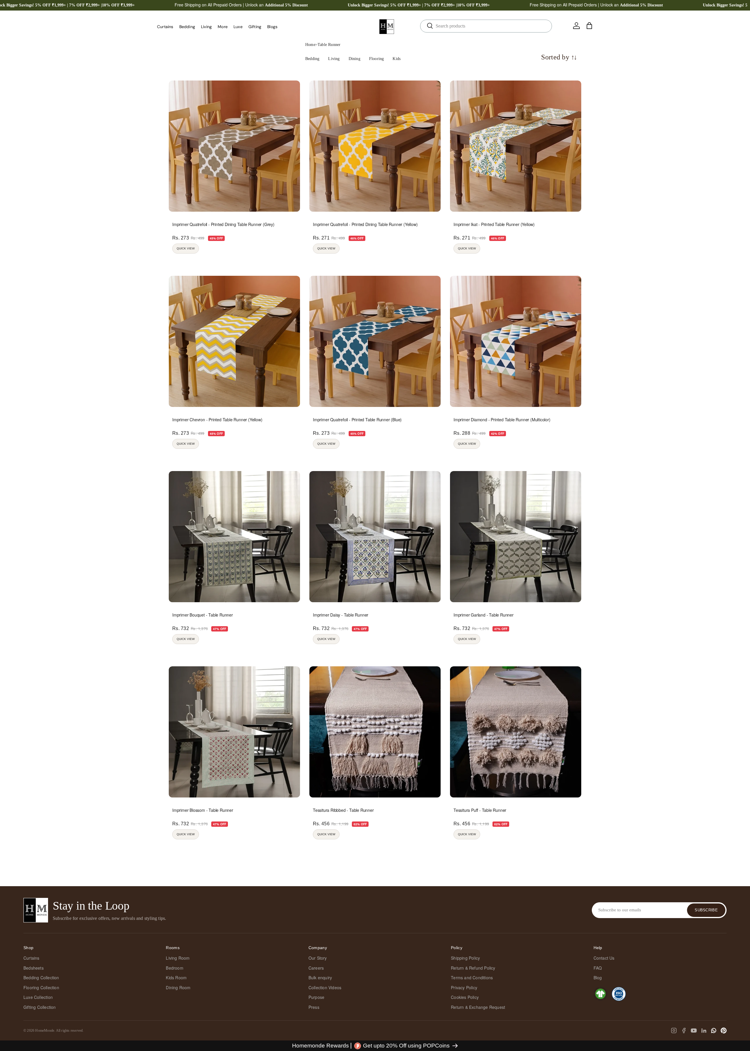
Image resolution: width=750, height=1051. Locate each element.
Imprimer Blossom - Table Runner (202, 810)
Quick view (186, 248)
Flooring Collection (41, 987)
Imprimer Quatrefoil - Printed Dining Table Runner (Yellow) (365, 224)
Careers (316, 968)
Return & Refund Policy (473, 968)
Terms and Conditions (472, 977)
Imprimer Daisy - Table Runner (340, 615)
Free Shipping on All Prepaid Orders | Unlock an (241, 5)
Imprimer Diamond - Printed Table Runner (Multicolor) (502, 419)
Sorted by (559, 57)
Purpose (316, 997)
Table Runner (329, 44)
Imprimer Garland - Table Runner (484, 615)
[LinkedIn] (704, 1030)
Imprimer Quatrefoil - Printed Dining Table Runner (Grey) (223, 224)
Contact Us (604, 958)
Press (313, 1007)
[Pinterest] (724, 1030)
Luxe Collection (38, 997)
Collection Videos (324, 987)
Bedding (187, 26)
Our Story (317, 958)
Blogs (272, 26)
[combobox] (486, 26)
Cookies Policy (465, 997)
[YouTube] (694, 1030)
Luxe (238, 26)
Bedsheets (33, 968)
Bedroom (174, 968)
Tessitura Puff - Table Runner (480, 810)
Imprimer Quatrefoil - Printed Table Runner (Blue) (357, 419)
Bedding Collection (41, 977)
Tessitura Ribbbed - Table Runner (343, 810)
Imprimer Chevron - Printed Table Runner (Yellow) (217, 419)
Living (206, 26)
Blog (598, 977)
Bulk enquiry (320, 977)
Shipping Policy (465, 958)
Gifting (254, 26)
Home (310, 44)
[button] (589, 25)
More (223, 26)
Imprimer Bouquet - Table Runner (202, 615)
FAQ (598, 968)
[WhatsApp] (714, 1030)
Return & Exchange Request (478, 1007)
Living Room (178, 958)
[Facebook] (684, 1030)
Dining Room (178, 987)
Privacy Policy (464, 987)
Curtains (165, 26)
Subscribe (706, 910)
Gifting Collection (39, 1007)
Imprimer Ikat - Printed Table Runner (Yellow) (494, 224)
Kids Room (176, 977)
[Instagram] (674, 1030)
